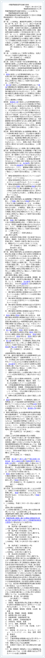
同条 (37, 495)
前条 (16, 493)
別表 (18, 186)
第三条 (14, 459)
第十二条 (23, 459)
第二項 (14, 347)
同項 (17, 315)
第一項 (8, 85)
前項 (7, 74)
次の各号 (26, 163)
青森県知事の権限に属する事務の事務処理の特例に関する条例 (23, 520)
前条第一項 (14, 102)
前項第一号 (32, 408)
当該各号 (19, 165)
